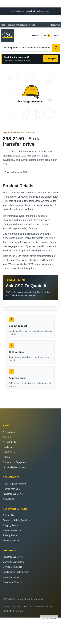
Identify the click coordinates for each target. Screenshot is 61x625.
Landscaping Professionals (16, 572)
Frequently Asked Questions (16, 520)
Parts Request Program (14, 483)
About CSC (8, 499)
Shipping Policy (10, 525)
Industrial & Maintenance (15, 467)
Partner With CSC (11, 488)
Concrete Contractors (13, 562)
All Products (9, 432)
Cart (46, 35)
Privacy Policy (10, 535)
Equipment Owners (12, 582)
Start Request (50, 59)
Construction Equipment (14, 462)
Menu (56, 35)
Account (35, 35)
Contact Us (8, 515)
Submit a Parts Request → (37, 11)
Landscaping (9, 447)
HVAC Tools (9, 452)
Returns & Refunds (12, 530)
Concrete (7, 437)
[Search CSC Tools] (56, 48)
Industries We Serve (13, 494)
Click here (8, 201)
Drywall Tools (9, 442)
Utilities (6, 457)
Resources (55, 25)
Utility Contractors (11, 577)
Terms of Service (11, 540)
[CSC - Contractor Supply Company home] (7, 35)
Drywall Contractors (12, 567)
